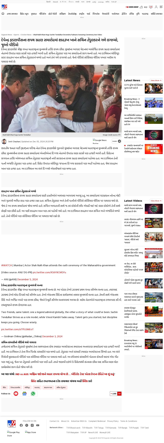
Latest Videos (133, 200)
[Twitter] (26, 425)
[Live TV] (150, 7)
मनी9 (107, 2)
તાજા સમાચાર (12, 13)
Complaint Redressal (97, 421)
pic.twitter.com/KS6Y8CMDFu (49, 272)
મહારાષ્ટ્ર (145, 13)
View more (155, 80)
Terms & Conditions (128, 421)
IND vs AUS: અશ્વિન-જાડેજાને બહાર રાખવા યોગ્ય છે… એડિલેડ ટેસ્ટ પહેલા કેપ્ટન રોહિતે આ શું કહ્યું (64, 374)
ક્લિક (85, 381)
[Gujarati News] (4, 7)
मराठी (77, 2)
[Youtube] (16, 393)
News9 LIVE (93, 432)
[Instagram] (32, 425)
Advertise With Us (79, 421)
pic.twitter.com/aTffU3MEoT (17, 329)
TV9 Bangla (122, 427)
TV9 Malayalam (72, 432)
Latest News (132, 80)
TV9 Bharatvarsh (73, 427)
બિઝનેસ (96, 13)
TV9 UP (83, 432)
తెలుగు (71, 2)
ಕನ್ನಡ (63, 2)
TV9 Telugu (99, 427)
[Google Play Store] (15, 434)
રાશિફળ (62, 13)
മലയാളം (101, 2)
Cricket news (26, 34)
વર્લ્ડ (88, 13)
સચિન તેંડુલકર (61, 387)
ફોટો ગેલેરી (53, 13)
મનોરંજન (115, 13)
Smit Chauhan (14, 141)
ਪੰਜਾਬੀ (88, 2)
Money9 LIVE (105, 432)
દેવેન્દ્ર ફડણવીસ (15, 387)
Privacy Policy (112, 421)
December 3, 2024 (52, 336)
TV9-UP (113, 2)
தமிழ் (94, 2)
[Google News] (24, 393)
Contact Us (54, 421)
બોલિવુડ (27, 387)
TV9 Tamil (144, 427)
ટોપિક (131, 13)
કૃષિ (137, 13)
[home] (2, 13)
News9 (55, 2)
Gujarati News (6, 34)
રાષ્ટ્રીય (81, 13)
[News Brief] (132, 7)
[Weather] (142, 7)
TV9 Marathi (87, 427)
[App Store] (33, 434)
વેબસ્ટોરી (105, 13)
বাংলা (82, 2)
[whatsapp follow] (33, 393)
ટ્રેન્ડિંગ (124, 13)
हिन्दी (49, 2)
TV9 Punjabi (134, 427)
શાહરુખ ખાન (48, 387)
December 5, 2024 (27, 279)
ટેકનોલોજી (72, 13)
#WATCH (6, 265)
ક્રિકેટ (34, 381)
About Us (65, 421)
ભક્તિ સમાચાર (156, 13)
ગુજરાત (34, 13)
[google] (101, 141)
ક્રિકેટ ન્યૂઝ (24, 13)
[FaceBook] (21, 425)
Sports (16, 34)
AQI (145, 7)
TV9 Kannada (110, 427)
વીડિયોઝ (42, 13)
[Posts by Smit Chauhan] (4, 141)
